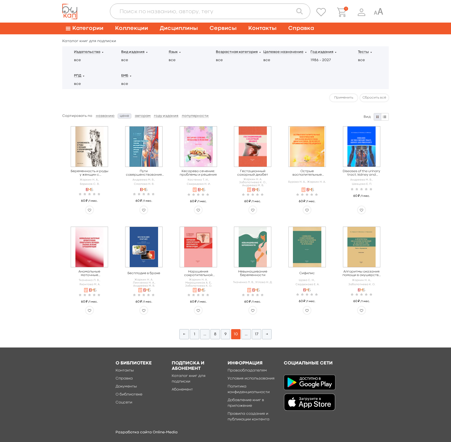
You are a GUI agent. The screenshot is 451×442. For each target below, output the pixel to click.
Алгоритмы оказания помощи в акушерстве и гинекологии (361, 273)
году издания (166, 116)
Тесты (363, 52)
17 (256, 334)
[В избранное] (89, 210)
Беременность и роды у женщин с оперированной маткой (89, 173)
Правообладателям (247, 370)
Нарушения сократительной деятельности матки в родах (198, 273)
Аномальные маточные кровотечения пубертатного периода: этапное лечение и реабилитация (89, 273)
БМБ (124, 75)
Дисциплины (179, 28)
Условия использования (251, 378)
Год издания (322, 52)
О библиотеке (129, 394)
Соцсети (124, 402)
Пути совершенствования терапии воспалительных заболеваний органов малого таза (143, 173)
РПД (77, 75)
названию (105, 116)
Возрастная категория (237, 52)
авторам (143, 116)
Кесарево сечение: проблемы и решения (198, 173)
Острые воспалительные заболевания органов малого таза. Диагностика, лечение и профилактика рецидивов (307, 173)
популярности (195, 116)
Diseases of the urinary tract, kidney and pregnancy (361, 173)
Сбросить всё (374, 97)
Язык (173, 52)
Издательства (87, 52)
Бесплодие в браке (144, 273)
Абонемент (182, 389)
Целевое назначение (283, 52)
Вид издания (132, 52)
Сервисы (223, 28)
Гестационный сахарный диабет (252, 173)
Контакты (262, 28)
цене (124, 116)
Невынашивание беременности (252, 273)
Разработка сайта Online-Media (147, 432)
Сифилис (307, 273)
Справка (301, 28)
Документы (126, 386)
